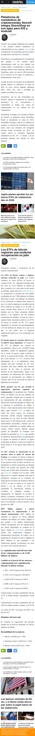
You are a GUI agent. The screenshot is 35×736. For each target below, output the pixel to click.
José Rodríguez (12, 34)
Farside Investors (27, 291)
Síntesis (14, 242)
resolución (8, 473)
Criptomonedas (22, 7)
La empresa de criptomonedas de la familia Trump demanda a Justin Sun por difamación (18, 158)
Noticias (14, 7)
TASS (20, 410)
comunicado (19, 530)
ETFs (19, 242)
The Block (19, 359)
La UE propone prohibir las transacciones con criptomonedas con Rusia (17, 168)
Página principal (5, 7)
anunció (28, 49)
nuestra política (22, 734)
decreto (22, 434)
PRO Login (30, 2)
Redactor (11, 36)
